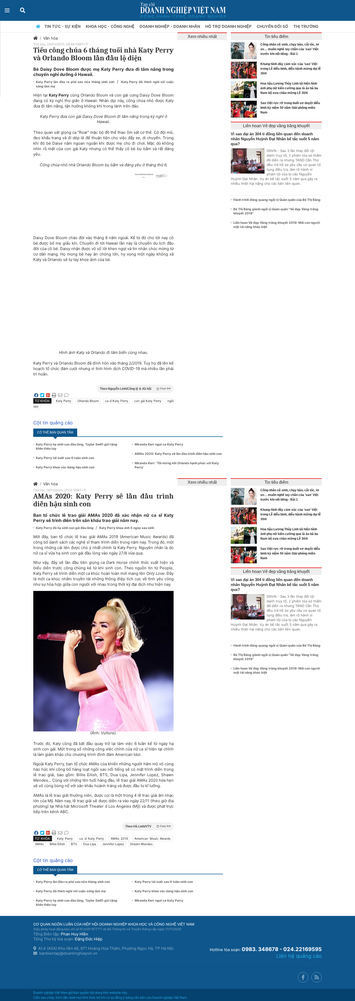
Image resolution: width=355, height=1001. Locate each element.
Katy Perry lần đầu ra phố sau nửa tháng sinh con (76, 82)
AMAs (39, 844)
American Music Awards (152, 838)
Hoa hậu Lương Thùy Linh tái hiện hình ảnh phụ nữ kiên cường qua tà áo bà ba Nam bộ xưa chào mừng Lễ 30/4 (289, 88)
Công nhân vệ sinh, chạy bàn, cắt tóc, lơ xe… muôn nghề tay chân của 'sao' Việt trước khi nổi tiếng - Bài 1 (289, 49)
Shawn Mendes (141, 844)
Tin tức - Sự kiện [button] (63, 26)
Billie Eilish (57, 844)
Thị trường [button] (306, 26)
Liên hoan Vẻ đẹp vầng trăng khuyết (276, 126)
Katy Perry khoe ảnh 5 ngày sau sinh (126, 528)
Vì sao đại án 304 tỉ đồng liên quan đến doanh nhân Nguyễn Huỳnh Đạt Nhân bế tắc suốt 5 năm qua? (275, 139)
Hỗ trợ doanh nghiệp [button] (229, 26)
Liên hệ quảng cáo (299, 956)
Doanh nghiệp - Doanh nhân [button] (170, 26)
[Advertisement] (103, 302)
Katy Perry (63, 401)
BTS (74, 844)
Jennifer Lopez (113, 844)
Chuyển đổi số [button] (273, 26)
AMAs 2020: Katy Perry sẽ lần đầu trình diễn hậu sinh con (178, 454)
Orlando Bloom (88, 401)
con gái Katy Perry (147, 401)
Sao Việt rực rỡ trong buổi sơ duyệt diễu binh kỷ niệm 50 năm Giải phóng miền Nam (290, 107)
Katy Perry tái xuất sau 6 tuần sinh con (65, 458)
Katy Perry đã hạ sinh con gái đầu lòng (65, 528)
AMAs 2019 (119, 838)
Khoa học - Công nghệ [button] (110, 26)
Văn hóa (50, 38)
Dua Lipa (89, 844)
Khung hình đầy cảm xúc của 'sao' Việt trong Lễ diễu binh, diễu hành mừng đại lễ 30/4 (290, 68)
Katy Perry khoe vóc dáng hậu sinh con (65, 467)
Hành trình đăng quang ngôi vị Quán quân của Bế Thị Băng (276, 200)
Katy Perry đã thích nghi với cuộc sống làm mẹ (71, 891)
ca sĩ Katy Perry (116, 401)
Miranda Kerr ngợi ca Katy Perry (159, 444)
